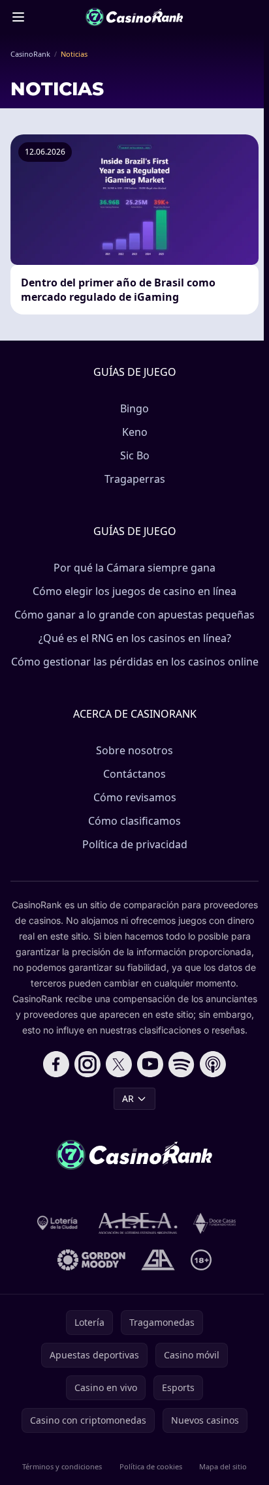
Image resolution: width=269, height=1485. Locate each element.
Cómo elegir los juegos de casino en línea (134, 591)
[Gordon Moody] (91, 1259)
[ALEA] (138, 1223)
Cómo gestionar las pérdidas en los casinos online (135, 661)
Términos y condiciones (62, 1466)
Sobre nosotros (134, 750)
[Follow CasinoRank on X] (119, 1064)
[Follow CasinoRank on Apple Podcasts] (213, 1064)
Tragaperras (134, 479)
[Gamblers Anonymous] (157, 1259)
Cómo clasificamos (134, 821)
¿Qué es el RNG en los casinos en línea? (135, 638)
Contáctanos (134, 774)
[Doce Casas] (214, 1223)
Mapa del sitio (223, 1466)
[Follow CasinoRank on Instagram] (87, 1064)
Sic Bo (135, 455)
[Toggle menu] (18, 17)
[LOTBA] (58, 1223)
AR (128, 1098)
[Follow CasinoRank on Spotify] (181, 1064)
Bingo (134, 408)
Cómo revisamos (134, 797)
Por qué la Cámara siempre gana (134, 567)
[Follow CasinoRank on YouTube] (150, 1064)
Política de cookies (150, 1466)
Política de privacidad (134, 844)
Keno (135, 432)
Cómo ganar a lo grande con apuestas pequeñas (134, 614)
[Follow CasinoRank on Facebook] (56, 1064)
